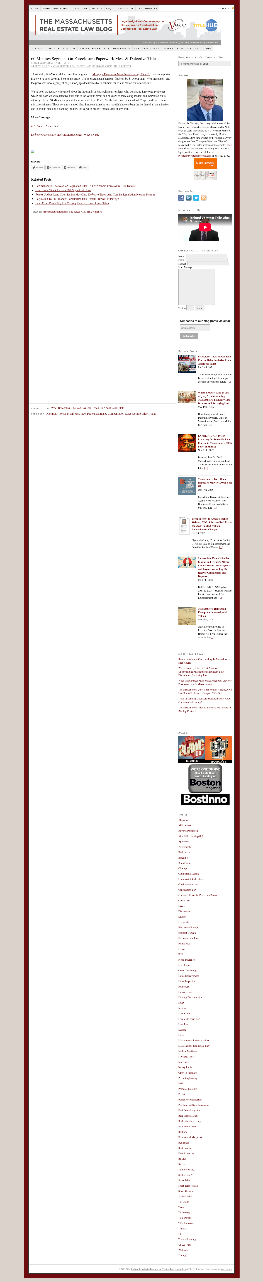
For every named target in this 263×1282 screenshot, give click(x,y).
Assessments (184, 847)
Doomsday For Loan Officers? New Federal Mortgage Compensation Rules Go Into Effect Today (101, 413)
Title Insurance (186, 1223)
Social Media (185, 1196)
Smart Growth (185, 1191)
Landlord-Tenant (117, 48)
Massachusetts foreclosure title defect (61, 211)
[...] (229, 381)
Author (97, 8)
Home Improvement (188, 975)
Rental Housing (186, 1153)
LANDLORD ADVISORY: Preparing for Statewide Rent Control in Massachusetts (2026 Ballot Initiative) (215, 441)
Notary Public (185, 1067)
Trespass (182, 1228)
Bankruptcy (184, 852)
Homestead (183, 986)
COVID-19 (69, 48)
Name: (181, 256)
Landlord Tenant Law (189, 1019)
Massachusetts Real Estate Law (71, 66)
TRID (181, 1234)
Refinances (183, 1142)
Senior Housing (186, 1169)
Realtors (182, 1131)
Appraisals (183, 841)
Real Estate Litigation (194, 48)
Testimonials (147, 8)
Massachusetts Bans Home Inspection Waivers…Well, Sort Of (215, 482)
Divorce (182, 916)
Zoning (182, 1255)
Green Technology (187, 970)
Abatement (183, 820)
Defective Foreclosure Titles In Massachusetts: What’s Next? (65, 134)
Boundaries (184, 863)
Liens (181, 1035)
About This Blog (54, 8)
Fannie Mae (184, 943)
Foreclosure (41, 66)
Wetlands (182, 1250)
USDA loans (184, 1244)
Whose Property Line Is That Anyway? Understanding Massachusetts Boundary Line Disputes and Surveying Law (214, 398)
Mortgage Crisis (102, 66)
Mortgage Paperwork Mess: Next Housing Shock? (121, 74)
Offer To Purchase (187, 1072)
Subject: (182, 263)
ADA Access (184, 825)
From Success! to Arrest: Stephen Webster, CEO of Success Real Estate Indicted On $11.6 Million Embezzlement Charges (212, 524)
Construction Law (187, 889)
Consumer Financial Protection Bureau (198, 895)
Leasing (182, 1029)
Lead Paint (183, 1024)
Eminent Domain (187, 932)
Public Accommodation (190, 1099)
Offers (168, 48)
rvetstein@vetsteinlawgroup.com (194, 155)
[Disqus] (102, 265)
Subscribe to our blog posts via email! (205, 320)
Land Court (184, 1013)
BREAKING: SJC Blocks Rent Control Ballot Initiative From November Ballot (214, 360)
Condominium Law (188, 884)
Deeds (181, 906)
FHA (180, 954)
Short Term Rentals (188, 1185)
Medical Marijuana (187, 1051)
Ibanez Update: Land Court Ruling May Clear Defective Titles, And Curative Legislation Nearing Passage (95, 194)
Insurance (183, 1008)
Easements (183, 922)
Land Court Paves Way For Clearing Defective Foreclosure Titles (72, 203)
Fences (181, 949)
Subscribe (223, 8)
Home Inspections (187, 981)
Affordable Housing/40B (190, 836)
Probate (182, 1094)
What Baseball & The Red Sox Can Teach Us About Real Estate (87, 408)
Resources (126, 8)
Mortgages (183, 1062)
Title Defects (122, 66)
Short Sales (184, 1180)
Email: (181, 259)
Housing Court (185, 992)
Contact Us (79, 8)
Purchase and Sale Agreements (193, 1105)
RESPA (182, 1158)
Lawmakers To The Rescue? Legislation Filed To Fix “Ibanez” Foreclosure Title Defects (85, 186)
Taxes (181, 1207)
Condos (36, 48)
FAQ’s (110, 8)
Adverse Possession (188, 830)
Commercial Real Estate (190, 879)
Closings (52, 48)
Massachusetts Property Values (193, 1040)
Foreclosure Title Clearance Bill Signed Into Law (63, 190)
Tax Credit (183, 1201)
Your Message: (185, 267)
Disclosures (184, 911)
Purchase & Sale (146, 48)
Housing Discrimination (190, 997)
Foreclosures (89, 48)
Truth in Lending (187, 1239)
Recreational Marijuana (190, 1137)
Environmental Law (188, 938)
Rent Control (184, 1148)
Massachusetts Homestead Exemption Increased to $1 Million (212, 612)
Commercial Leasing (188, 873)
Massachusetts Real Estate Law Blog (125, 28)
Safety (181, 1164)
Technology (184, 1212)
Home (35, 8)
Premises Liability (187, 1088)
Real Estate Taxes (187, 1126)
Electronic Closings (188, 927)
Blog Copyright (226, 1269)
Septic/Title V (185, 1175)
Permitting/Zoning (187, 1078)
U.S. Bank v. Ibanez (91, 211)
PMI (180, 1083)
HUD (181, 1002)
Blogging (183, 857)
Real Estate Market (188, 1115)
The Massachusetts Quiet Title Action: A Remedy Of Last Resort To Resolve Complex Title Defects (205, 691)
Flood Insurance (186, 959)
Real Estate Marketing (189, 1121)
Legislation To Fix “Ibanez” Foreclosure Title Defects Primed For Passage (77, 199)
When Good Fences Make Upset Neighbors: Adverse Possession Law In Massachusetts (205, 682)
